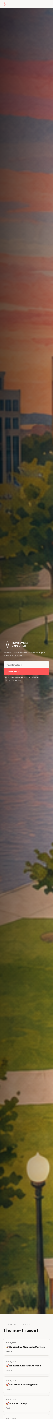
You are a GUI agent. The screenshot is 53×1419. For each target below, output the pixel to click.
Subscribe (12, 672)
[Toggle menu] (47, 4)
